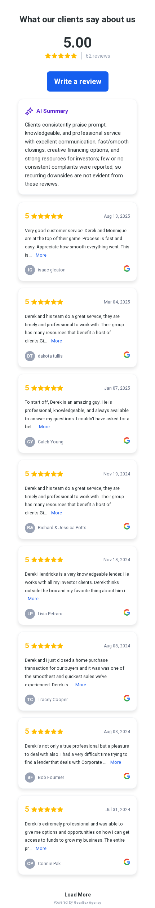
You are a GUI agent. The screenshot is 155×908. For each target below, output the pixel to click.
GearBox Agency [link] (87, 902)
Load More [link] (78, 895)
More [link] (41, 255)
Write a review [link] (77, 81)
